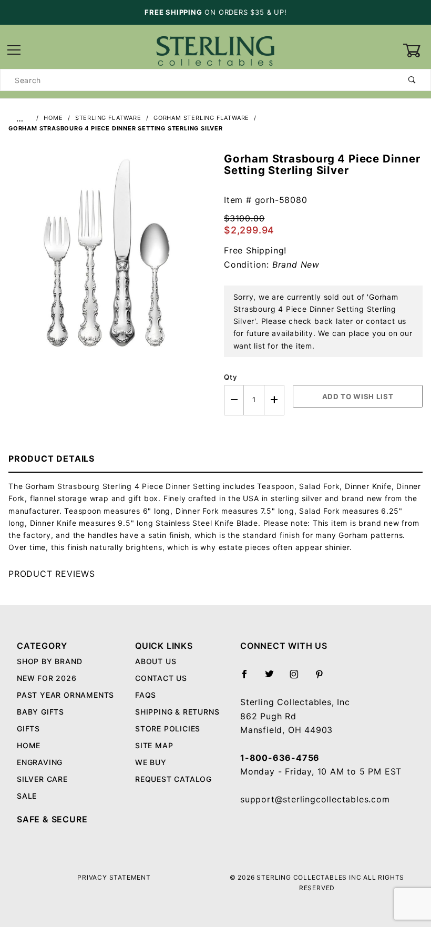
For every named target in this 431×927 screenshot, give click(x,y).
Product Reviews (51, 573)
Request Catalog (173, 779)
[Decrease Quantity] (234, 400)
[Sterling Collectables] (215, 49)
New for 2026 (47, 678)
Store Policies (167, 728)
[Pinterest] (323, 678)
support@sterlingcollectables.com (315, 799)
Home (28, 745)
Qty (230, 377)
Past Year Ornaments (65, 694)
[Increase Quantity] (274, 400)
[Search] (412, 79)
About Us (155, 661)
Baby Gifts (40, 711)
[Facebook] (249, 678)
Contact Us (161, 678)
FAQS (145, 694)
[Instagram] (298, 678)
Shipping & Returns (177, 711)
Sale (27, 795)
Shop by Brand (49, 661)
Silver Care (42, 779)
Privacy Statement (114, 877)
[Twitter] (274, 678)
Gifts (28, 728)
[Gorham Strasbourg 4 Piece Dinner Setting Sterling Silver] (107, 258)
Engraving (40, 762)
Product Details (51, 458)
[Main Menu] (14, 50)
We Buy (151, 762)
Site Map (154, 745)
